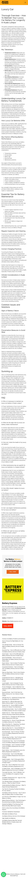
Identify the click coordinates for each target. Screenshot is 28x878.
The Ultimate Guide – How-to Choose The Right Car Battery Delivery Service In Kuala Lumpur (13, 646)
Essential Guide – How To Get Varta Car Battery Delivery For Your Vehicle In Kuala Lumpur (12, 694)
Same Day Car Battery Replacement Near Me (10, 867)
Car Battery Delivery (8, 843)
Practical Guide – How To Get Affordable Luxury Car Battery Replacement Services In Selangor (13, 755)
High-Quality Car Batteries (9, 818)
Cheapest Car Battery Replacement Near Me (13, 862)
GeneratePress (14, 875)
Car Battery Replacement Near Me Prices (17, 857)
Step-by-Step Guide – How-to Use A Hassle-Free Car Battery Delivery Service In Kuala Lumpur (13, 674)
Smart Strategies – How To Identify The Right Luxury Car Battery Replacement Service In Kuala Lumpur (13, 746)
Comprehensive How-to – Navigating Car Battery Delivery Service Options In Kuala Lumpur (12, 679)
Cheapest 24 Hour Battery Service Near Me (18, 859)
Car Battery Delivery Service (15, 850)
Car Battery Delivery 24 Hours (18, 843)
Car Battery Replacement (16, 854)
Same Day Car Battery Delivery (19, 866)
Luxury (11, 864)
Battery (16, 840)
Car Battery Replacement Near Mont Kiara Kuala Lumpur (12, 858)
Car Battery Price (9, 854)
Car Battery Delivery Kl (13, 846)
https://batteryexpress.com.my (15, 621)
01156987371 (9, 618)
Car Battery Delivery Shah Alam (17, 851)
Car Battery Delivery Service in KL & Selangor (13, 816)
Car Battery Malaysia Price (13, 852)
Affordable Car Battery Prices (9, 814)
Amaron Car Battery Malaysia (7, 840)
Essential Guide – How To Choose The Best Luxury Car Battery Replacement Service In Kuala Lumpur (13, 733)
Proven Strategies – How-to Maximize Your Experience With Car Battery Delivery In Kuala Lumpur (13, 688)
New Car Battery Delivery (18, 864)
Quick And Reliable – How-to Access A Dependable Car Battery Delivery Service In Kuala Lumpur (13, 659)
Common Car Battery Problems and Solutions (13, 638)
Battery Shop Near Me (12, 842)
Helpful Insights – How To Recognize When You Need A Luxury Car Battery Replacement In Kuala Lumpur (13, 761)
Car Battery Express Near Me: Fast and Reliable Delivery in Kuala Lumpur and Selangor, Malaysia (12, 822)
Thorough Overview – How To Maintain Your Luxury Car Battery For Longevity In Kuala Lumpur (13, 19)
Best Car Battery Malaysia (21, 842)
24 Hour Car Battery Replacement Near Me (16, 837)
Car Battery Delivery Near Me (16, 848)
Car (3, 843)
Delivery (6, 864)
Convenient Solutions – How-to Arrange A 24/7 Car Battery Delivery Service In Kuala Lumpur (12, 668)
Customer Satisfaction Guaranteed (11, 811)
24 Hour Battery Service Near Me (13, 835)
